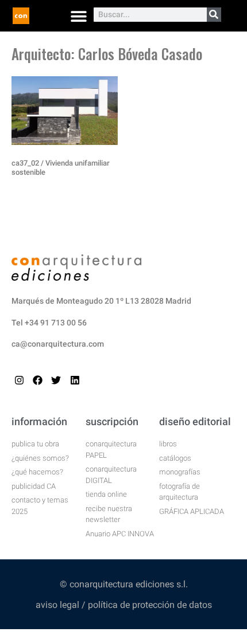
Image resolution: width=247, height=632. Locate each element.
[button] (78, 16)
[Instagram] (19, 380)
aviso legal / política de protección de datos (124, 604)
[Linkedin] (75, 380)
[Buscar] (214, 14)
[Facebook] (37, 380)
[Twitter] (56, 380)
